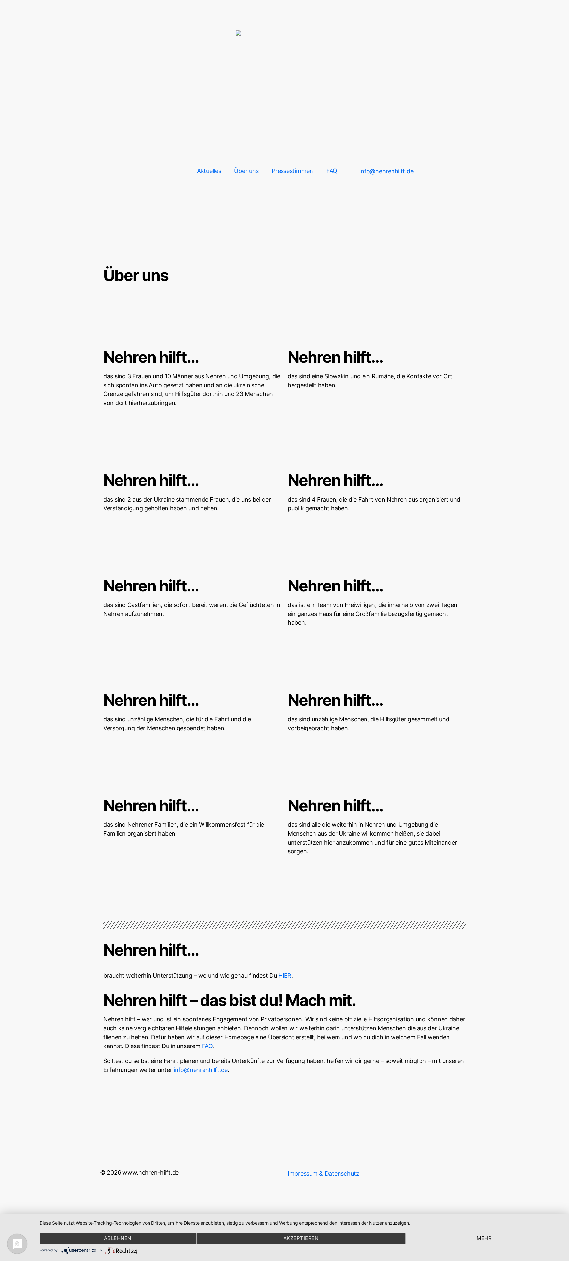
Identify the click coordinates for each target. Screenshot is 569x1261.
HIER (284, 975)
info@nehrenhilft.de (201, 1069)
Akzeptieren (301, 1238)
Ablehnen (117, 1238)
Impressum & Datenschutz (323, 1173)
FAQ (331, 170)
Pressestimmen (292, 170)
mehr (484, 1238)
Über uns (246, 170)
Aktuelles (209, 170)
